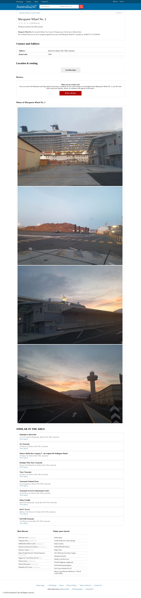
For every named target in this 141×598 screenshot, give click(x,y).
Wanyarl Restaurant (28, 564)
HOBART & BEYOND (28, 435)
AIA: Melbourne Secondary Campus (65, 553)
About (36, 1)
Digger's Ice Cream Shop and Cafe (30, 558)
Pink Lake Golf (27, 537)
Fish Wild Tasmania (27, 519)
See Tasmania (25, 444)
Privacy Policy (72, 585)
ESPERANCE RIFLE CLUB (31, 544)
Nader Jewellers (59, 544)
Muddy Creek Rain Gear (61, 559)
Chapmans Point (28, 540)
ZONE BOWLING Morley (62, 547)
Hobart (38, 13)
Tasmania (21, 13)
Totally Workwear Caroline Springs (64, 540)
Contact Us (44, 1)
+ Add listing (51, 585)
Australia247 (26, 7)
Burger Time (58, 550)
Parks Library (58, 537)
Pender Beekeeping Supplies (62, 565)
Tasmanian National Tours (29, 481)
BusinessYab (64, 589)
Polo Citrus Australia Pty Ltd (62, 568)
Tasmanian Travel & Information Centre (34, 491)
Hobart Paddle (25, 500)
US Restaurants (77, 589)
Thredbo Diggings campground (63, 562)
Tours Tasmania (25, 472)
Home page (19, 1)
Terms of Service (85, 585)
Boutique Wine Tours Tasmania (31, 463)
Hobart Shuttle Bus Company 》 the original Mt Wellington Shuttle (44, 453)
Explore (28, 1)
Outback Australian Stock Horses (32, 547)
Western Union (27, 561)
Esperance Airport (26, 550)
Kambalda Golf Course (29, 567)
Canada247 (89, 589)
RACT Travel (25, 509)
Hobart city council (30, 13)
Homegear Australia (60, 556)
